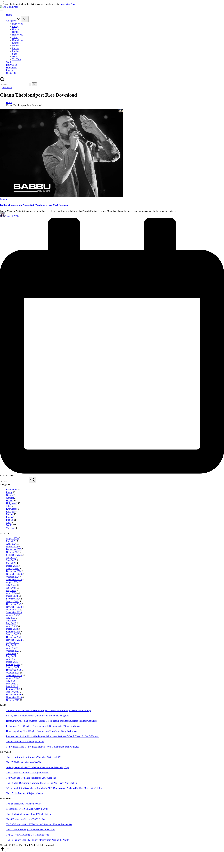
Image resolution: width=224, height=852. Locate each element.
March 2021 (12, 661)
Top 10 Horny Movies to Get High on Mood (27, 772)
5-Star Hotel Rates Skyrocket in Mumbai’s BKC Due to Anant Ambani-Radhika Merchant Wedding (54, 788)
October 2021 (12, 650)
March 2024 (12, 596)
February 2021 (13, 664)
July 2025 (11, 557)
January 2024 (12, 601)
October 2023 (12, 609)
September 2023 (14, 612)
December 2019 (13, 694)
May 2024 (11, 590)
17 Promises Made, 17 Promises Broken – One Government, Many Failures (42, 746)
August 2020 (12, 678)
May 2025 (11, 563)
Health (9, 500)
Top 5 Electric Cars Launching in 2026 (25, 741)
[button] (30, 84)
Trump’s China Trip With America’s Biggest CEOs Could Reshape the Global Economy (48, 710)
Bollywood (11, 489)
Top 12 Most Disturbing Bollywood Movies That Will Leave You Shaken (41, 783)
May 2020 (11, 683)
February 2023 (13, 631)
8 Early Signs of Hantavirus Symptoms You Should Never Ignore (37, 715)
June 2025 (11, 560)
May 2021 (11, 656)
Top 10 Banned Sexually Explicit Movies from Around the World (37, 840)
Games (9, 495)
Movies (9, 514)
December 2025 (13, 549)
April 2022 (11, 648)
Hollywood (11, 503)
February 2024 (13, 598)
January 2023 (12, 634)
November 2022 (14, 639)
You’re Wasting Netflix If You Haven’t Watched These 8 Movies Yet (39, 824)
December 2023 (13, 604)
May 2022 (11, 645)
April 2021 (11, 659)
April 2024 (11, 593)
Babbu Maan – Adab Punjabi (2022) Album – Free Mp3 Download (34, 205)
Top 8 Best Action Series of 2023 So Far (25, 819)
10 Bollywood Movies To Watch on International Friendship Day (37, 767)
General (10, 498)
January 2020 (12, 692)
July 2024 (11, 585)
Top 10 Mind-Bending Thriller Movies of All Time (30, 829)
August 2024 (12, 582)
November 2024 (14, 574)
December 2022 (13, 637)
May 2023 (11, 623)
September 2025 (14, 554)
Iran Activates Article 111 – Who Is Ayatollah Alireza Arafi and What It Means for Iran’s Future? (52, 736)
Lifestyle (10, 511)
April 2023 (11, 626)
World (9, 525)
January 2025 (12, 568)
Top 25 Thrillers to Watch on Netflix (23, 762)
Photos (9, 517)
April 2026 (11, 544)
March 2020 (12, 686)
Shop (8, 522)
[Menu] (1, 10)
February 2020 (13, 689)
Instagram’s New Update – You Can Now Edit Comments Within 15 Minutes (43, 726)
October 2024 (12, 576)
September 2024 (14, 579)
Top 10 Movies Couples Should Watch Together (29, 814)
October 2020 (12, 672)
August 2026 (12, 538)
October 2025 (12, 552)
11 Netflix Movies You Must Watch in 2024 (27, 809)
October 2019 (12, 700)
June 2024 (11, 587)
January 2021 (12, 667)
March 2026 (12, 546)
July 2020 (11, 681)
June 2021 (11, 653)
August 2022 (12, 642)
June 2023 (11, 620)
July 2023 (11, 618)
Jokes (8, 506)
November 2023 (14, 607)
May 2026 (11, 541)
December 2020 (13, 670)
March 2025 (12, 565)
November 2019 (14, 697)
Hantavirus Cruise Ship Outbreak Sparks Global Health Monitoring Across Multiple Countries (51, 720)
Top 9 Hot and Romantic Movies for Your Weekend (31, 777)
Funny (9, 492)
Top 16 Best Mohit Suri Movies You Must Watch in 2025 (33, 757)
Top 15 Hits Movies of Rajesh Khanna (24, 793)
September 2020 (14, 675)
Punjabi (3, 199)
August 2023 (12, 615)
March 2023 (12, 629)
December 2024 (13, 571)
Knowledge (11, 508)
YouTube (10, 528)
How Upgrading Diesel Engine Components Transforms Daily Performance (42, 731)
